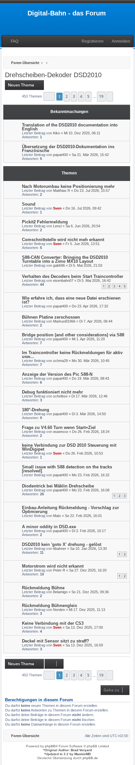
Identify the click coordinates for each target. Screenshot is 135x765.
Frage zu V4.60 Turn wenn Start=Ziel (59, 427)
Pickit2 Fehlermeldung (45, 221)
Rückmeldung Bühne (43, 587)
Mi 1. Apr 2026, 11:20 (88, 339)
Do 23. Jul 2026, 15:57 (92, 190)
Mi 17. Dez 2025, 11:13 (87, 610)
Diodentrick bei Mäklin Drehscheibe (58, 486)
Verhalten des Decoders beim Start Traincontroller (72, 276)
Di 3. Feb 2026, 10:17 (89, 531)
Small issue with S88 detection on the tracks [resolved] (67, 468)
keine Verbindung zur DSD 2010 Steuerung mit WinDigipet (69, 447)
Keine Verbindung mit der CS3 (53, 623)
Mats (57, 516)
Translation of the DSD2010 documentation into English (70, 127)
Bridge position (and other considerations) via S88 (73, 334)
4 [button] (81, 96)
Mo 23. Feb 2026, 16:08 (90, 490)
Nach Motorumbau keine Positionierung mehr (68, 186)
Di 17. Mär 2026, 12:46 (89, 396)
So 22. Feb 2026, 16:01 (83, 516)
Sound (28, 204)
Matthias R (61, 190)
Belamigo (60, 592)
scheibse (60, 396)
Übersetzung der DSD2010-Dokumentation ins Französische (68, 148)
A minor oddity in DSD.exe (49, 526)
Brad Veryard (81, 750)
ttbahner (59, 549)
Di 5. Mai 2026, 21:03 (85, 265)
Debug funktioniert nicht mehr (52, 392)
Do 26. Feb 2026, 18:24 (90, 432)
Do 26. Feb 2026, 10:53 (84, 453)
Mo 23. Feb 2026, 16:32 (90, 475)
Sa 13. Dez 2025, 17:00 (84, 627)
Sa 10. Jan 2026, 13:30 (88, 549)
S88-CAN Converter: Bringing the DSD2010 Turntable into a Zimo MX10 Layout (65, 259)
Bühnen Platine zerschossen (51, 317)
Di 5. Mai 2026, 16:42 (94, 280)
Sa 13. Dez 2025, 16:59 (84, 645)
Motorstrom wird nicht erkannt (53, 566)
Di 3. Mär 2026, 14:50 (89, 414)
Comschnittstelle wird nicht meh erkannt (63, 239)
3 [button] (74, 96)
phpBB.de (90, 758)
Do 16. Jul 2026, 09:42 (83, 208)
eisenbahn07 (63, 280)
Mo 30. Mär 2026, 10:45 (90, 361)
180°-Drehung (35, 409)
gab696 (59, 265)
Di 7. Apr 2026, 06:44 (95, 321)
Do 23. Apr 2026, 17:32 (90, 306)
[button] (49, 96)
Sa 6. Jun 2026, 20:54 (83, 226)
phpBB (50, 746)
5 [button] (88, 96)
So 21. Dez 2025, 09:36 (90, 592)
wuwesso (60, 432)
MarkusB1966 (64, 321)
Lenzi (57, 226)
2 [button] (67, 96)
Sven (57, 208)
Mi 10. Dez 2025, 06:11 (82, 133)
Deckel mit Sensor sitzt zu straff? (55, 641)
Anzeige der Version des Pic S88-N (57, 374)
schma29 (60, 361)
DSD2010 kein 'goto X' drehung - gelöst (61, 544)
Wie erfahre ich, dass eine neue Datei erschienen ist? (71, 300)
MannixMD (82, 754)
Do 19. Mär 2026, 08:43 (90, 378)
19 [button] (101, 96)
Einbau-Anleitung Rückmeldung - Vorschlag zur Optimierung (70, 509)
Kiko (56, 133)
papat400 (60, 155)
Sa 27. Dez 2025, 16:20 (87, 570)
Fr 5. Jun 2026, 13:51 (83, 244)
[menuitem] (11, 41)
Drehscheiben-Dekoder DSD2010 (53, 75)
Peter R (59, 570)
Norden (59, 610)
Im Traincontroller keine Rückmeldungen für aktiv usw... (72, 354)
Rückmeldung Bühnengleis (49, 605)
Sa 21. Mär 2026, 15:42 (90, 155)
